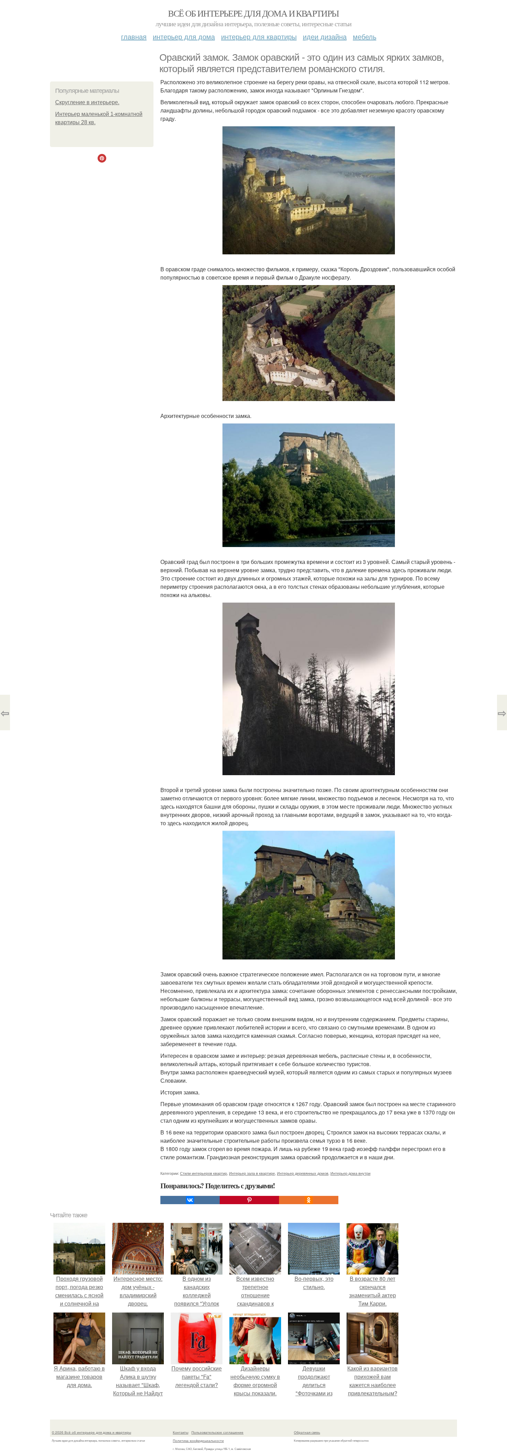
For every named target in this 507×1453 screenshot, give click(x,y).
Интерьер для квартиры (259, 36)
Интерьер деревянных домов (302, 1173)
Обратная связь (307, 1432)
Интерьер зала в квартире (252, 1173)
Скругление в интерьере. (87, 102)
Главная (134, 36)
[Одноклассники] (308, 1200)
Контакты (180, 1432)
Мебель (364, 36)
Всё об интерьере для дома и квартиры (253, 13)
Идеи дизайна (325, 36)
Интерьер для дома (184, 36)
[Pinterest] (249, 1200)
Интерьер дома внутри (350, 1173)
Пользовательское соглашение (217, 1432)
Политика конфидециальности (198, 1440)
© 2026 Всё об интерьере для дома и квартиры (91, 1432)
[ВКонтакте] (190, 1200)
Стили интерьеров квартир (203, 1173)
